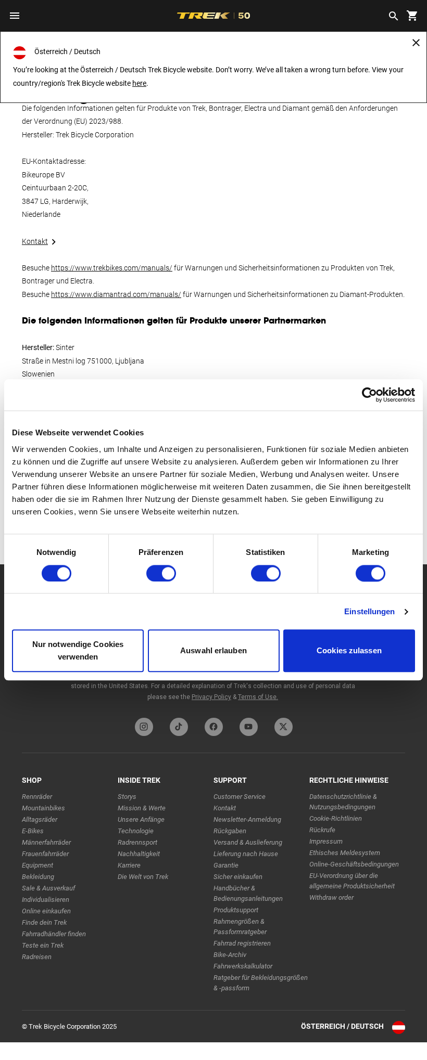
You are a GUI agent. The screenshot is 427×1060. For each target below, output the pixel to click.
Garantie (226, 865)
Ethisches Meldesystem (344, 853)
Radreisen (37, 957)
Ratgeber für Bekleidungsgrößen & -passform (261, 983)
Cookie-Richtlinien (335, 818)
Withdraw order (331, 897)
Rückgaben (230, 831)
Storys (127, 796)
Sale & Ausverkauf (48, 888)
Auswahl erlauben (213, 651)
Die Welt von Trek (143, 877)
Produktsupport (236, 910)
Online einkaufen (46, 911)
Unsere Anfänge (141, 819)
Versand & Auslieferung (248, 842)
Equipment (37, 865)
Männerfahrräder (46, 842)
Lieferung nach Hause (246, 854)
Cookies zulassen (349, 651)
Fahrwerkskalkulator (243, 966)
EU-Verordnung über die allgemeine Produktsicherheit (352, 881)
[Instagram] (144, 727)
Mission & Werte (142, 808)
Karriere (129, 865)
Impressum (326, 841)
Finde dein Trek (44, 922)
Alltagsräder (39, 819)
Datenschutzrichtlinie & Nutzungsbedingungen (343, 802)
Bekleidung (38, 877)
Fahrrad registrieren (242, 943)
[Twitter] (283, 727)
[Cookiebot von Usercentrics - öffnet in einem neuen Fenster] (369, 395)
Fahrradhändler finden (54, 934)
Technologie (136, 831)
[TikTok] (179, 727)
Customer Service (240, 796)
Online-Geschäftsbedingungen (354, 864)
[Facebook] (214, 727)
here (139, 83)
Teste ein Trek (43, 945)
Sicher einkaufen (238, 877)
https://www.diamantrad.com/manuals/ (116, 294)
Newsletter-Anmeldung (247, 819)
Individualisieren (45, 899)
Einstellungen (369, 611)
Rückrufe (322, 830)
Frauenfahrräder (45, 854)
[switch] (161, 573)
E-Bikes (33, 831)
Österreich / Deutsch (342, 1026)
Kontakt (35, 241)
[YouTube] (249, 727)
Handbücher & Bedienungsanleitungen (248, 893)
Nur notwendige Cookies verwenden (77, 651)
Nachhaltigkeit (139, 854)
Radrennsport (137, 842)
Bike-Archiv (230, 955)
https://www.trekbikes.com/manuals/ (111, 268)
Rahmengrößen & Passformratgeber (240, 926)
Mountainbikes (43, 808)
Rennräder (37, 796)
